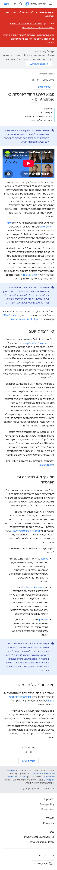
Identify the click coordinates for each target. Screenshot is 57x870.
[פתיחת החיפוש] (21, 4)
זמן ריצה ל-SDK (11, 315)
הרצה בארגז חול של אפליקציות (38, 343)
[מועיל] (37, 80)
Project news (47, 809)
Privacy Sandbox (46, 74)
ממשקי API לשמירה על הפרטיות (26, 319)
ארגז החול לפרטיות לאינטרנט (25, 530)
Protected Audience (33, 587)
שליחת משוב (44, 86)
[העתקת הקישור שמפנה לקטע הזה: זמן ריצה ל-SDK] (26, 332)
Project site (48, 823)
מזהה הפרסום (30, 274)
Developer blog (47, 804)
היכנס (7, 4)
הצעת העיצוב (46, 464)
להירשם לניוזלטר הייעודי (31, 302)
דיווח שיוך (43, 619)
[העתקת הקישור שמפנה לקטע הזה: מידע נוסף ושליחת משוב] (12, 685)
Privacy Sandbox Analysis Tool (39, 837)
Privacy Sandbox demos (42, 842)
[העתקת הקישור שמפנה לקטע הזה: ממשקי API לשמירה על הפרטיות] (37, 482)
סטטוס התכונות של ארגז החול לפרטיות (36, 35)
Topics (44, 558)
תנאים (51, 855)
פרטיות (42, 855)
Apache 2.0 (49, 776)
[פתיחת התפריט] (51, 4)
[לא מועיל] (33, 80)
